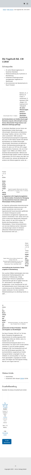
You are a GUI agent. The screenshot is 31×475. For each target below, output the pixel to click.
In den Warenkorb (7, 441)
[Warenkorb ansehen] (24, 3)
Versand (5, 417)
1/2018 (22, 378)
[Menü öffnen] (15, 466)
